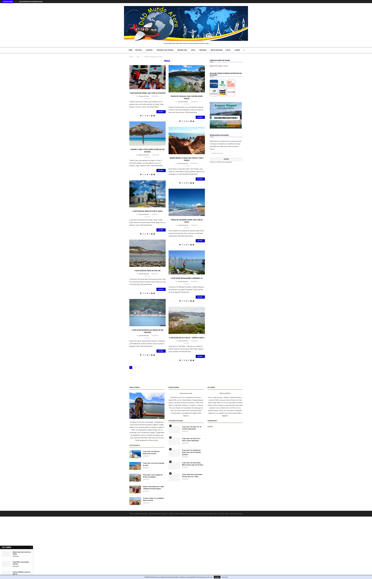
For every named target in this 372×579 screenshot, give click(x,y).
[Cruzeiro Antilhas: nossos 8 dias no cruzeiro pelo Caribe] (6, 574)
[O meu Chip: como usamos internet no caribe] (6, 564)
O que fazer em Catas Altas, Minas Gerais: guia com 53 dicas (192, 464)
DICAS (193, 50)
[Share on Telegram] (151, 115)
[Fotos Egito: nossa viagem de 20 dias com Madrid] (135, 478)
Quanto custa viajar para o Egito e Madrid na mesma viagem (153, 488)
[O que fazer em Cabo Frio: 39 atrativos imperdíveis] (174, 430)
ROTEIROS (149, 50)
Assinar (226, 159)
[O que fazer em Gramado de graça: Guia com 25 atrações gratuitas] (174, 453)
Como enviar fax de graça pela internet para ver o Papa (192, 476)
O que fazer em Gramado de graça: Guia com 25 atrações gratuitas (191, 452)
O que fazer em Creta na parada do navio (153, 464)
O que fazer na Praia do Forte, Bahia (147, 211)
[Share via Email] (154, 115)
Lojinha (237, 50)
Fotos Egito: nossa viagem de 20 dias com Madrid (33, 1)
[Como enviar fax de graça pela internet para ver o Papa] (174, 477)
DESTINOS (138, 50)
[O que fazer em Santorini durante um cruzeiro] (135, 454)
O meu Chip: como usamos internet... (21, 563)
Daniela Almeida (144, 96)
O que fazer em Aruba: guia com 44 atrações (147, 93)
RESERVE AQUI (182, 50)
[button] (15, 1)
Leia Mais (160, 111)
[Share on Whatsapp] (149, 115)
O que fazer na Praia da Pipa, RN (147, 271)
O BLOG (227, 50)
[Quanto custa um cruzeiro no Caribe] (6, 554)
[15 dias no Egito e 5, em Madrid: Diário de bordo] (135, 501)
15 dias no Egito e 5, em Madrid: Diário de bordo (153, 499)
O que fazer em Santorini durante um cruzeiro (151, 453)
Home (130, 50)
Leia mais (225, 577)
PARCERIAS (203, 50)
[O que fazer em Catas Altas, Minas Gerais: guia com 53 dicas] (174, 465)
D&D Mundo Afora (143, 155)
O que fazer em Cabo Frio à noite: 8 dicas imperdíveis (191, 440)
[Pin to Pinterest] (147, 115)
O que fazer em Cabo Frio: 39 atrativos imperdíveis (191, 428)
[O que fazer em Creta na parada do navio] (135, 466)
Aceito (217, 577)
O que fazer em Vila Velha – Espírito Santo (186, 338)
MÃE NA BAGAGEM (217, 50)
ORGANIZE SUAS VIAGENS (165, 50)
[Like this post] (140, 115)
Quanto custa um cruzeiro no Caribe (22, 553)
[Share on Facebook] (143, 115)
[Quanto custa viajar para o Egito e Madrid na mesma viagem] (135, 489)
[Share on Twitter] (145, 115)
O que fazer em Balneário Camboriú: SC (187, 278)
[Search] (244, 50)
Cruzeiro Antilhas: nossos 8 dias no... (21, 573)
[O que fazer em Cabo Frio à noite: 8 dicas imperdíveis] (174, 441)
